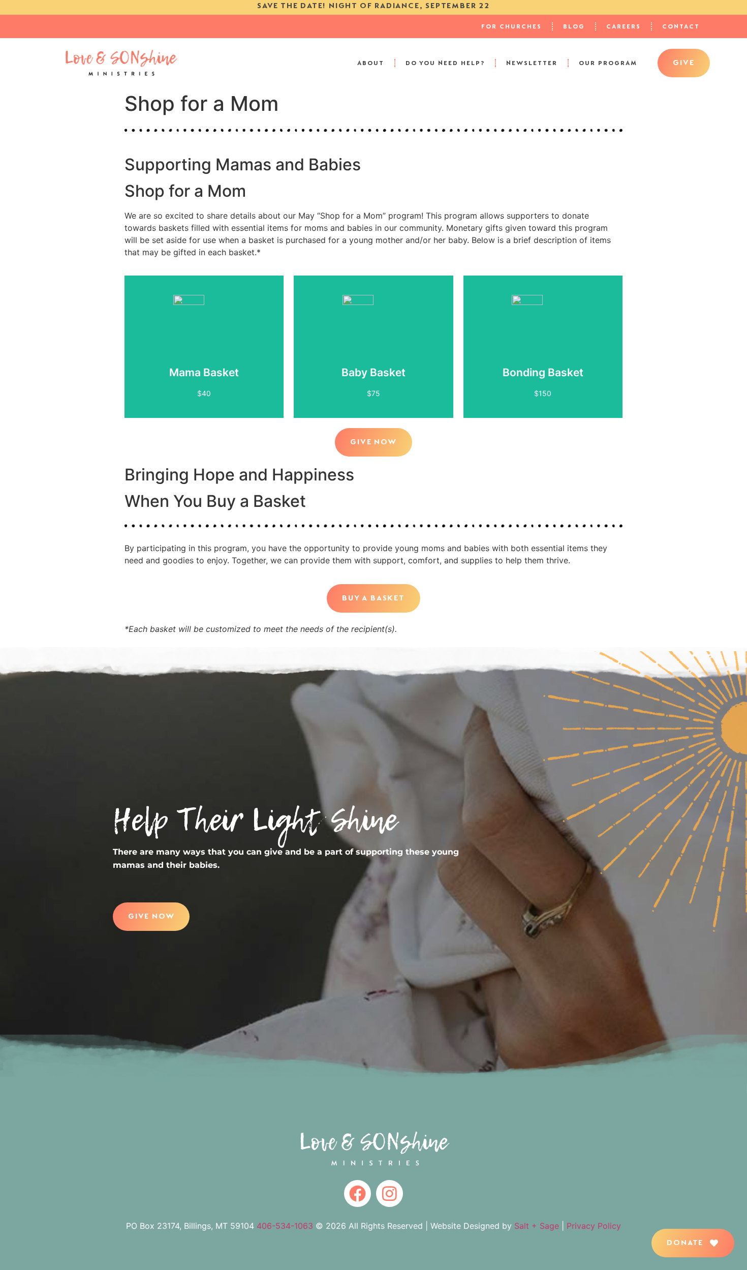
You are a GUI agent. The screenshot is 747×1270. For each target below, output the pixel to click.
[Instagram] (389, 1193)
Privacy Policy (594, 1226)
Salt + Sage (536, 1226)
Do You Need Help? (445, 63)
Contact (681, 26)
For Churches (511, 26)
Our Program (608, 63)
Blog (574, 26)
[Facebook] (357, 1193)
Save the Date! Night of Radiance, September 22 (373, 6)
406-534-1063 (285, 1226)
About (370, 63)
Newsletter (531, 63)
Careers (623, 26)
